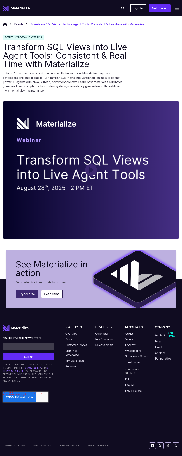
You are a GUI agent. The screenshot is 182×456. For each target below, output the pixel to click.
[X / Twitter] (160, 445)
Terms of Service (69, 445)
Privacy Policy (42, 445)
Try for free (27, 294)
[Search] (123, 8)
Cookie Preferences (98, 445)
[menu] (177, 8)
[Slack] (168, 445)
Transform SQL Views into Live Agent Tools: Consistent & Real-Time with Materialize (87, 24)
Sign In (138, 8)
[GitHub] (176, 445)
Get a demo (52, 294)
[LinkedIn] (152, 445)
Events (18, 24)
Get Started (159, 8)
